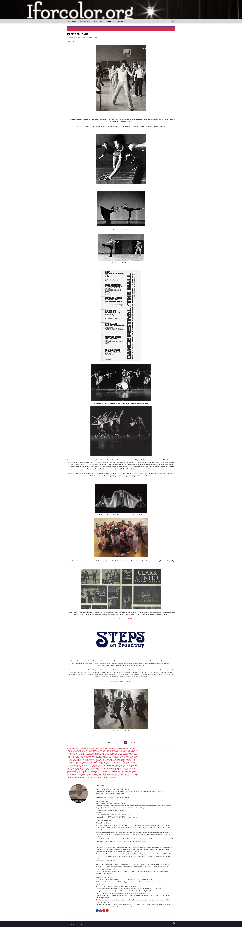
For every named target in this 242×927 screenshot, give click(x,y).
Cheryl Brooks (86, 753)
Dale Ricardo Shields (86, 756)
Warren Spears (85, 777)
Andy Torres (77, 750)
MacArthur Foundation (98, 767)
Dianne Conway (133, 756)
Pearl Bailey (90, 771)
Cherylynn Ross (114, 753)
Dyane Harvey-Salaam (91, 758)
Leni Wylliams (97, 765)
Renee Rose (87, 773)
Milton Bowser (101, 770)
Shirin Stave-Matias (105, 774)
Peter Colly (97, 771)
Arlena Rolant (85, 750)
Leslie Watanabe (107, 765)
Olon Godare (134, 770)
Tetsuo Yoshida (104, 776)
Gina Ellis (134, 759)
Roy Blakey (70, 774)
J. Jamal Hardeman (103, 762)
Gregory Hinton (110, 761)
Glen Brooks (71, 761)
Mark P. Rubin (119, 767)
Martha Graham (71, 768)
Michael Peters (121, 768)
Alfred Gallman (99, 748)
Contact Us (110, 21)
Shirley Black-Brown (117, 774)
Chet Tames (122, 753)
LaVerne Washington (86, 765)
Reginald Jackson (78, 773)
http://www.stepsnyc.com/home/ (121, 681)
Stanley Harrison (129, 774)
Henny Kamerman (72, 762)
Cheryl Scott (105, 753)
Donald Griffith (79, 758)
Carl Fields (105, 751)
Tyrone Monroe (76, 777)
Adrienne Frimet (74, 748)
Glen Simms (78, 761)
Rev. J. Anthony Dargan (98, 773)
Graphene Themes (80, 924)
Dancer (84, 37)
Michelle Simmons (91, 770)
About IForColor (85, 21)
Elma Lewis (129, 758)
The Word (120, 21)
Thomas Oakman (128, 776)
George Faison (126, 759)
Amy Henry (129, 748)
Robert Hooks (74, 28)
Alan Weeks (90, 748)
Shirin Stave (94, 774)
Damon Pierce (106, 756)
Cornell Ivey (75, 756)
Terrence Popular (86, 776)
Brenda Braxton (130, 750)
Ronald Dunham (110, 773)
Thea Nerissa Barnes (116, 776)
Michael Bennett (111, 768)
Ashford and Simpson (96, 750)
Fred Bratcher (77, 759)
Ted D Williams (76, 776)
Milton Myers (111, 770)
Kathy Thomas (130, 764)
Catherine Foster (125, 751)
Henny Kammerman (84, 762)
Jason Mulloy (130, 762)
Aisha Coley (83, 748)
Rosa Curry (128, 773)
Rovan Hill (135, 773)
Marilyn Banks (110, 767)
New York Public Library (122, 770)
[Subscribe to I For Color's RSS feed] (174, 923)
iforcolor (71, 37)
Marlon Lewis (134, 767)
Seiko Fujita (77, 774)
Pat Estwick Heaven (80, 771)
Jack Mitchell (112, 762)
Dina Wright (70, 758)
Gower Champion (88, 761)
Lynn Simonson (86, 767)
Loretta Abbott (76, 767)
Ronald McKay (120, 773)
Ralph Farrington (116, 771)
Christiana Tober (91, 754)
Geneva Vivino (117, 759)
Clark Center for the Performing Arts (120, 754)
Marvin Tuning (81, 768)
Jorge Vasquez (77, 764)
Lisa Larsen (129, 765)
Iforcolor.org (71, 21)
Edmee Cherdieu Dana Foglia (116, 758)
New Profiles (98, 21)
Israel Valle (93, 762)
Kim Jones (76, 765)
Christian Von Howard (78, 754)
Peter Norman (106, 771)
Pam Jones (70, 771)
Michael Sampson (132, 768)
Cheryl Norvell (96, 753)
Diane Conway (124, 756)
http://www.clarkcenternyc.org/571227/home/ (121, 619)
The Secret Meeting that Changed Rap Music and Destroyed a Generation (150, 28)
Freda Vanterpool (87, 759)
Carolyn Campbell (114, 751)
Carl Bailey (98, 751)
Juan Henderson (87, 764)
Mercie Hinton (101, 768)
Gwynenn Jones (130, 761)
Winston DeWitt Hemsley (107, 777)
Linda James (115, 765)
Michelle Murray (81, 770)
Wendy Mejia (95, 777)
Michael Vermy (71, 770)
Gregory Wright (120, 761)
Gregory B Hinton (99, 761)
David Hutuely (115, 756)
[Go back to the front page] (121, 9)
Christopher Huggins (102, 754)
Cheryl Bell (78, 753)
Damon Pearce (96, 756)
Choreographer (78, 37)
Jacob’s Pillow (121, 762)
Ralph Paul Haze (126, 771)
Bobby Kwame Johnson (118, 750)
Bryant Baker (90, 751)
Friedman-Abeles (98, 759)
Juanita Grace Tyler (98, 764)
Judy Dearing (108, 764)
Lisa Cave (123, 765)
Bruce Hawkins (81, 751)
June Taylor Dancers (119, 764)
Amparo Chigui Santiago (118, 748)
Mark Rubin (126, 767)
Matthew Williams (91, 768)
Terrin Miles (95, 776)
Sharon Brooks (86, 774)
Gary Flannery (108, 759)
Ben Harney (107, 750)
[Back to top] (237, 922)
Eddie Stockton (103, 758)
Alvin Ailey (107, 748)
